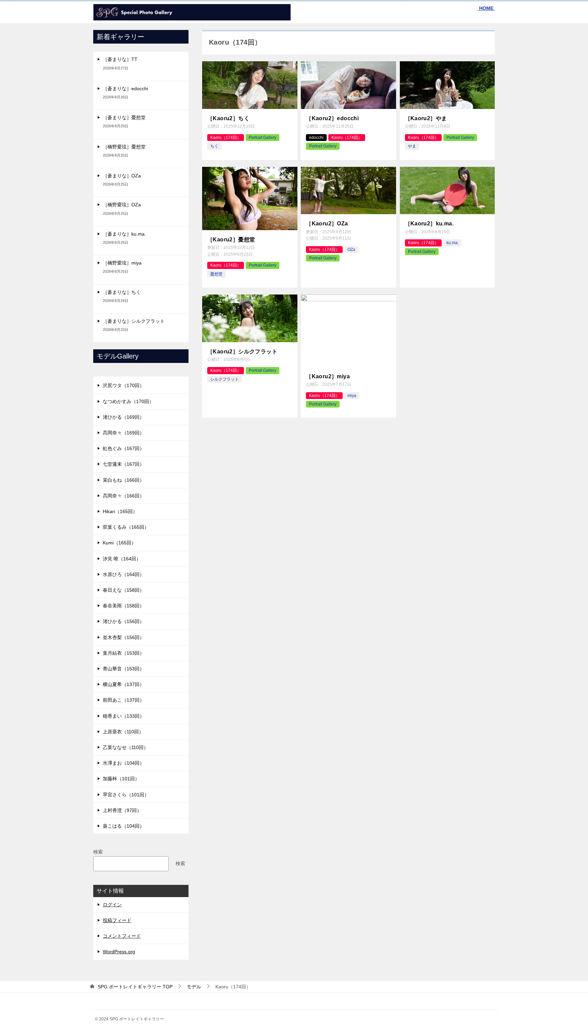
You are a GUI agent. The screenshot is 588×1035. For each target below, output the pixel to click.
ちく (214, 146)
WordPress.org (119, 951)
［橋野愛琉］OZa (122, 204)
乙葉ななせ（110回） (125, 747)
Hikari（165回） (120, 511)
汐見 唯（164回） (122, 558)
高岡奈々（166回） (123, 495)
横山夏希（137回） (123, 684)
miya (351, 395)
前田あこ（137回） (123, 700)
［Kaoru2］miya (328, 376)
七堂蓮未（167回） (123, 464)
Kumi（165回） (119, 542)
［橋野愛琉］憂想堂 (124, 146)
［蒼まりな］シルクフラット (134, 321)
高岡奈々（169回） (123, 432)
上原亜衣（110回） (123, 731)
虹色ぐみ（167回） (123, 448)
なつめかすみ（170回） (128, 401)
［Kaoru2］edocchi (332, 118)
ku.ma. (452, 242)
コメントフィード (122, 936)
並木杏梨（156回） (123, 637)
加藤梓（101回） (121, 778)
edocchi (316, 137)
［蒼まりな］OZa (122, 175)
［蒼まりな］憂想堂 (124, 117)
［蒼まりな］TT (120, 59)
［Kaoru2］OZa (327, 223)
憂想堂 (216, 274)
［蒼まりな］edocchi (125, 88)
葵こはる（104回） (123, 826)
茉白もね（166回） (123, 480)
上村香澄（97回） (122, 810)
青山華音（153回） (123, 668)
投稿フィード (117, 920)
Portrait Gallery (262, 137)
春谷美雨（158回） (123, 605)
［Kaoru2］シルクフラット (242, 351)
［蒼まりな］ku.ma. (124, 234)
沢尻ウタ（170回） (123, 385)
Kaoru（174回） (225, 137)
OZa (351, 249)
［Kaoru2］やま (426, 118)
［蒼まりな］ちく (122, 292)
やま (412, 146)
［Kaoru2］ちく (228, 118)
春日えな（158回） (123, 590)
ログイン (112, 904)
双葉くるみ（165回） (126, 527)
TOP (135, 986)
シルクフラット (224, 379)
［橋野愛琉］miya (122, 263)
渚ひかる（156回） (123, 621)
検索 (98, 852)
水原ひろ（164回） (123, 574)
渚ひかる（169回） (123, 417)
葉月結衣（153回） (123, 653)
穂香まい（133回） (123, 716)
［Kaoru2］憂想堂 (231, 239)
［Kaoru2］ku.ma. (429, 223)
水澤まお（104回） (123, 763)
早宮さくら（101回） (126, 794)
